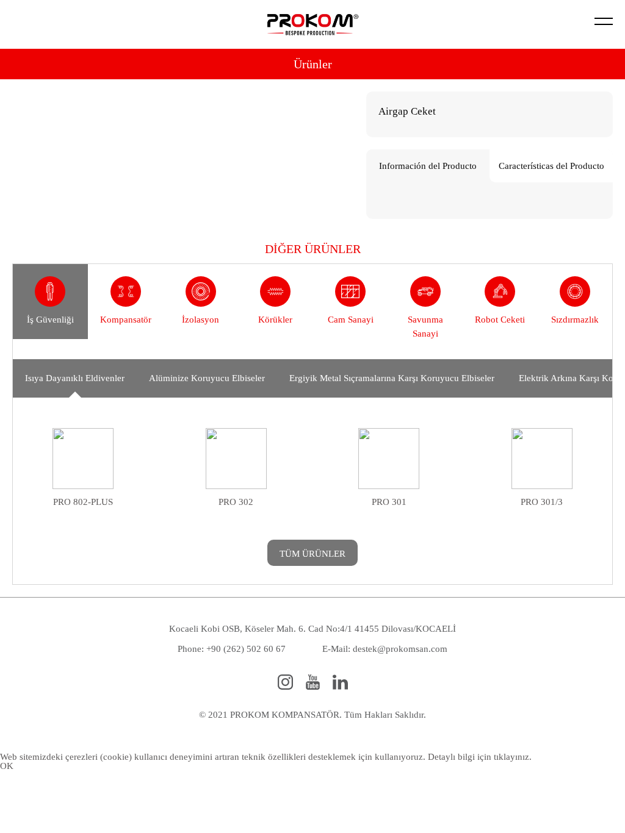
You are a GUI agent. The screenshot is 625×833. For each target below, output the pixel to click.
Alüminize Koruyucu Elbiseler (207, 378)
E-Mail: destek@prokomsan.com (384, 649)
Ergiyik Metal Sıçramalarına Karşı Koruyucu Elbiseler (391, 378)
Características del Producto (551, 166)
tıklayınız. (513, 757)
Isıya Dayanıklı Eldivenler (75, 378)
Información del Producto (428, 166)
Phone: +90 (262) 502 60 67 (232, 649)
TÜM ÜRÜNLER (312, 554)
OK (6, 766)
